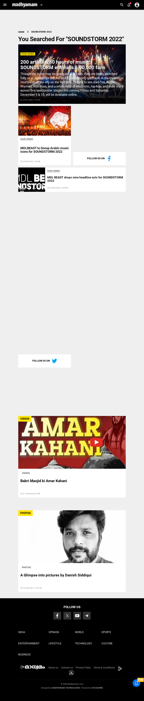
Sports (106, 632)
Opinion (54, 632)
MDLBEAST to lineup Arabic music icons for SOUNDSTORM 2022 (44, 149)
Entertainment (29, 643)
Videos (26, 473)
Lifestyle (55, 643)
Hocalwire (97, 688)
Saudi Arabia (27, 54)
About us (53, 667)
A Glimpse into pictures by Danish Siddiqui (55, 575)
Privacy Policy (83, 667)
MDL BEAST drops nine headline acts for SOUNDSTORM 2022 (85, 179)
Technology (83, 643)
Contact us (67, 667)
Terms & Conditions (104, 667)
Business (24, 654)
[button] (5, 5)
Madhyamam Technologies (66, 688)
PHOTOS (25, 513)
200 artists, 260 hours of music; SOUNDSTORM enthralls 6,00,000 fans (62, 64)
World (79, 632)
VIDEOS (24, 418)
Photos (26, 567)
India (21, 632)
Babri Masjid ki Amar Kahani (43, 481)
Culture (107, 643)
